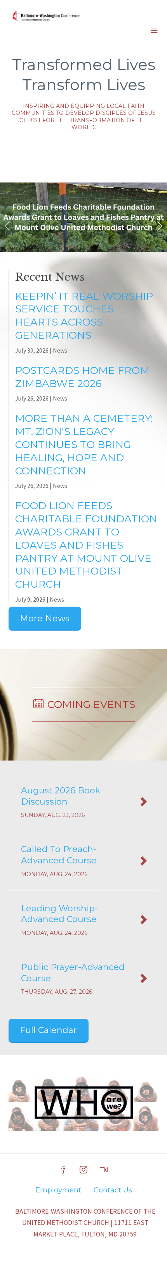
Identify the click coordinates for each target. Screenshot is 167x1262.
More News (45, 618)
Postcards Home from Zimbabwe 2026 (82, 377)
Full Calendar (48, 1030)
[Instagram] (83, 1170)
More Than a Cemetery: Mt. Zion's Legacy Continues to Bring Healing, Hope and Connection (84, 444)
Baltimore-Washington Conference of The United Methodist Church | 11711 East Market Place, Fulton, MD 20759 (85, 1223)
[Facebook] (63, 1170)
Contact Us (113, 1190)
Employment (58, 1190)
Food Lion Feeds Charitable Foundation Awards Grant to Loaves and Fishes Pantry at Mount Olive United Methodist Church (86, 545)
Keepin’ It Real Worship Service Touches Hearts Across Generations (84, 315)
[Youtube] (104, 1170)
